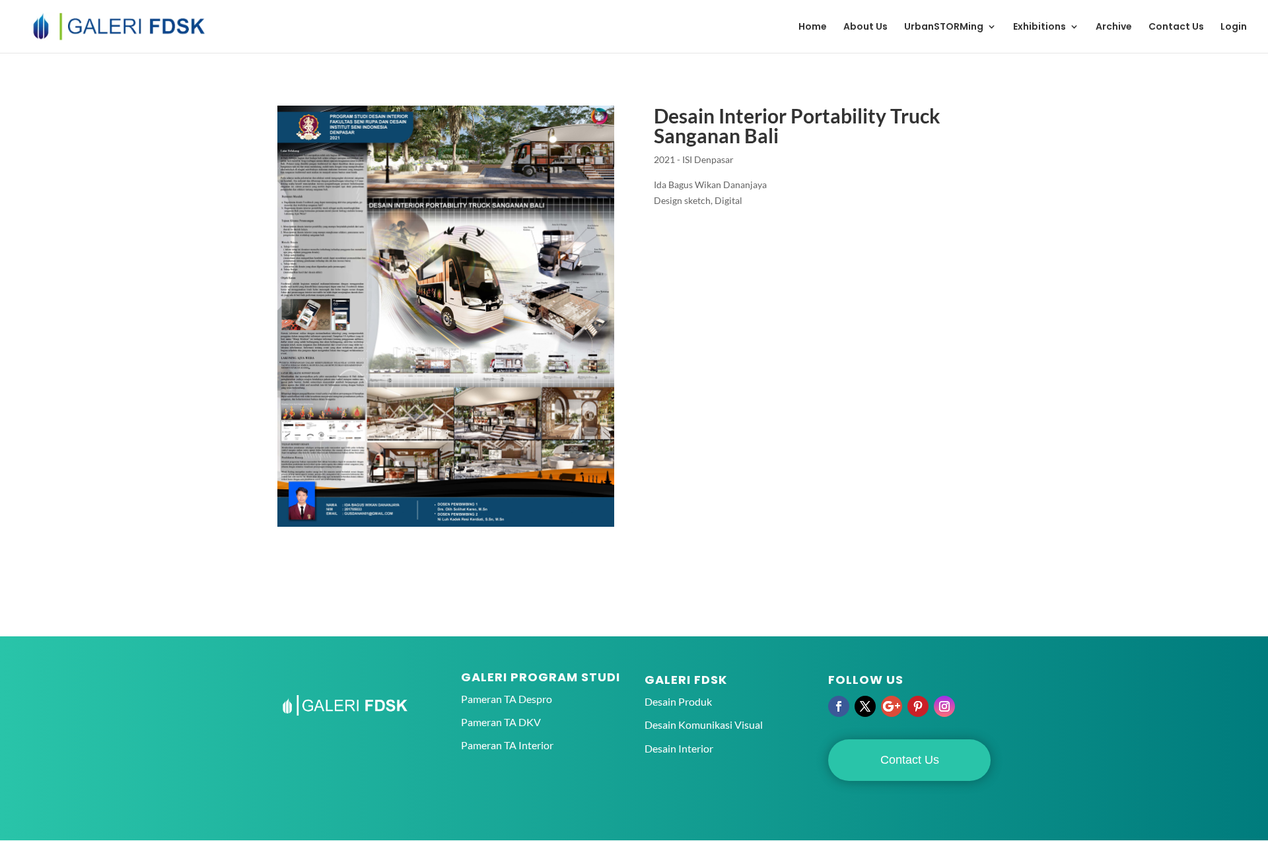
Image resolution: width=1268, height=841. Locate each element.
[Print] (445, 526)
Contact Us (1176, 27)
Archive (1114, 27)
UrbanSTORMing (943, 27)
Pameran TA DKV (501, 722)
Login (1233, 27)
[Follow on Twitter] (865, 706)
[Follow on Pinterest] (918, 706)
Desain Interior (679, 748)
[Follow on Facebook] (838, 706)
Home (812, 27)
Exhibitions (1039, 27)
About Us (865, 27)
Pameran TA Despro (506, 698)
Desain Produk (678, 701)
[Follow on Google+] (891, 706)
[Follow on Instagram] (944, 706)
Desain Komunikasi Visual (704, 724)
